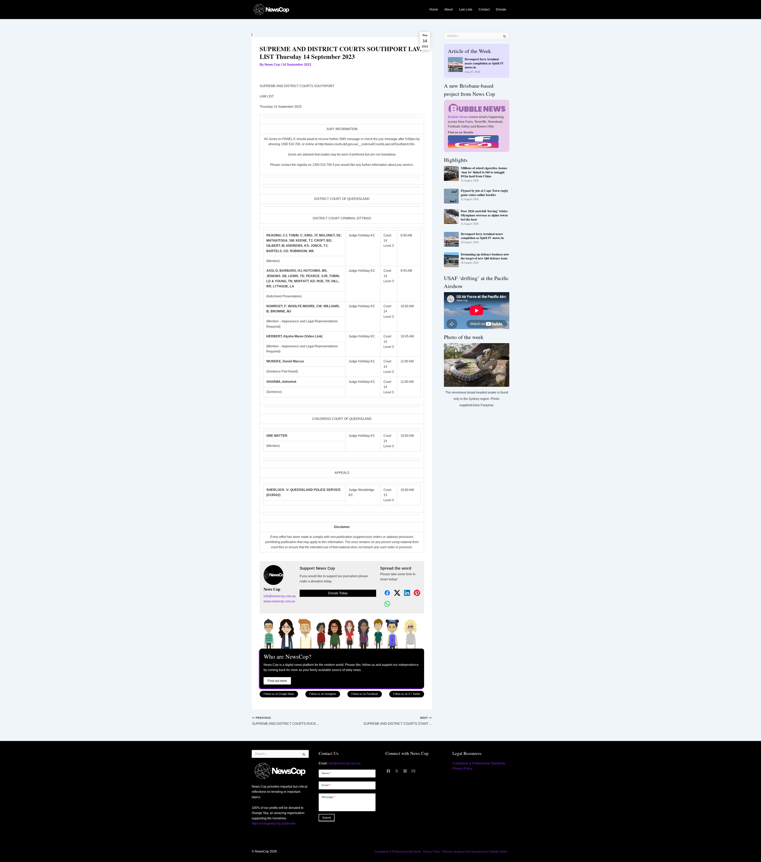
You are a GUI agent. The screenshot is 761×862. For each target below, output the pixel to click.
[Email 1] (413, 771)
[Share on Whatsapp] (385, 604)
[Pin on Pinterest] (415, 593)
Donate (501, 9)
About (448, 9)
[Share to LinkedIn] (405, 593)
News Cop (272, 589)
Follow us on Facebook (364, 693)
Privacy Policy (462, 768)
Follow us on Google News (279, 693)
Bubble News (458, 117)
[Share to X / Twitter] (395, 593)
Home (433, 9)
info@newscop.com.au (280, 596)
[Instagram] (405, 771)
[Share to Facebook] (385, 593)
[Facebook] (388, 771)
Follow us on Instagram (322, 693)
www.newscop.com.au (279, 601)
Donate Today (338, 593)
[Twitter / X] (397, 771)
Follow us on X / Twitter (406, 693)
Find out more (277, 680)
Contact (484, 9)
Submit (326, 817)
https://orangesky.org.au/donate (273, 823)
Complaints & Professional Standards (478, 763)
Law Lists (465, 9)
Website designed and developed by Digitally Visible (474, 851)
